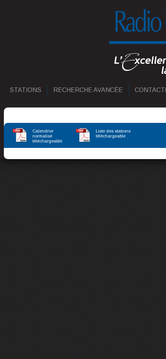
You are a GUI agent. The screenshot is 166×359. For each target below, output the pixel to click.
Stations (25, 90)
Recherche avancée (88, 90)
